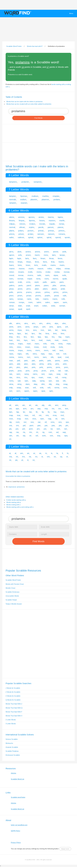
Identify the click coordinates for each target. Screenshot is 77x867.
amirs (46, 252)
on (55, 457)
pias (33, 364)
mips (69, 344)
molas (57, 272)
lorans (42, 220)
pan (39, 425)
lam (10, 412)
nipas (56, 275)
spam (26, 391)
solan (44, 306)
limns (60, 258)
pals (49, 361)
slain (20, 306)
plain (37, 289)
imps (20, 330)
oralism (23, 199)
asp (39, 409)
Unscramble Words (12, 596)
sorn (18, 391)
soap (19, 388)
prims (65, 292)
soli (49, 388)
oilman (22, 227)
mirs (11, 347)
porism (30, 231)
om (48, 457)
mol (62, 415)
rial (65, 374)
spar (43, 391)
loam (67, 337)
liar (40, 333)
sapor (56, 302)
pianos (60, 227)
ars (32, 409)
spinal (30, 237)
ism (66, 409)
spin (51, 391)
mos (34, 419)
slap (35, 384)
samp (42, 381)
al (15, 453)
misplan (56, 196)
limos (11, 262)
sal (57, 432)
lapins (60, 217)
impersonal (12, 487)
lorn (33, 340)
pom (31, 429)
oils (52, 357)
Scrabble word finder (18, 797)
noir (64, 354)
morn (37, 350)
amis (27, 327)
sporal (58, 237)
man (62, 412)
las (30, 412)
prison (21, 234)
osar (11, 361)
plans (45, 289)
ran (65, 429)
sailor (11, 237)
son (51, 436)
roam (41, 377)
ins (53, 409)
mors (46, 350)
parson (51, 227)
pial (18, 364)
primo (56, 292)
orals (20, 282)
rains (11, 299)
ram (58, 429)
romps (21, 302)
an (28, 453)
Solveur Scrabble (12, 739)
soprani (24, 203)
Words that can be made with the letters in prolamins (24, 101)
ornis (28, 282)
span (35, 391)
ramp (26, 374)
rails (64, 296)
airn (33, 323)
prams (29, 292)
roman (12, 302)
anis (51, 327)
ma (10, 457)
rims (18, 377)
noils (64, 275)
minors (22, 224)
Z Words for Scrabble (13, 692)
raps (50, 374)
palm (41, 361)
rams (35, 374)
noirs (11, 279)
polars (20, 231)
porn (66, 367)
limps (28, 262)
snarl (36, 306)
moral (11, 275)
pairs (62, 282)
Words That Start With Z (14, 704)
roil (56, 377)
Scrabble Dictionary (12, 592)
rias (10, 377)
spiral (49, 237)
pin (67, 425)
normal (12, 227)
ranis (29, 299)
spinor (40, 237)
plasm (54, 289)
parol (29, 285)
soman (62, 306)
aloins (11, 217)
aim (16, 405)
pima (41, 364)
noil (57, 354)
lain (49, 330)
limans (12, 220)
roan (49, 377)
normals (12, 199)
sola (41, 388)
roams (45, 299)
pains (53, 282)
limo (62, 333)
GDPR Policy (15, 831)
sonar (11, 309)
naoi (61, 350)
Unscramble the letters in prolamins (18, 476)
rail (59, 371)
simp (19, 384)
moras (21, 275)
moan (27, 347)
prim (27, 371)
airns (11, 252)
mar (18, 415)
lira (53, 337)
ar (34, 453)
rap (10, 432)
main (48, 340)
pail (18, 361)
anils (64, 252)
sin (17, 436)
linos (37, 262)
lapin (11, 258)
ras (17, 432)
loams (61, 262)
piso (18, 367)
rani (43, 374)
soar (27, 388)
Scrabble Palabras (12, 751)
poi (17, 429)
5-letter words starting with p (16, 500)
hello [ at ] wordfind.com (19, 825)
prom (44, 371)
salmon (21, 237)
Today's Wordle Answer (14, 604)
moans (21, 272)
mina (60, 344)
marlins (45, 196)
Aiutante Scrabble (12, 747)
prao (20, 371)
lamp (64, 330)
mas (26, 415)
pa (16, 460)
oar (39, 422)
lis (49, 412)
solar (53, 306)
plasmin (34, 199)
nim (62, 419)
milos (49, 269)
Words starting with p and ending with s (20, 507)
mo (23, 457)
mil (33, 415)
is (51, 453)
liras (53, 262)
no (36, 457)
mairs (62, 265)
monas (67, 272)
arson (28, 255)
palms (11, 285)
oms (52, 422)
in (46, 453)
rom (50, 432)
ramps (20, 299)
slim (43, 384)
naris (47, 275)
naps (19, 354)
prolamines (21, 487)
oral (67, 357)
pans (66, 361)
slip (50, 384)
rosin (30, 302)
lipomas (23, 196)
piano (37, 285)
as (40, 453)
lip (43, 412)
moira (39, 272)
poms (49, 367)
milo (45, 344)
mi (17, 457)
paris (20, 285)
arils (20, 255)
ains (26, 323)
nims (35, 354)
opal (59, 357)
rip (43, 432)
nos (32, 422)
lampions (13, 182)
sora (65, 388)
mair (57, 340)
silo (64, 381)
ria (24, 432)
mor (26, 419)
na (30, 457)
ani (10, 409)
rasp (58, 374)
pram (11, 371)
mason (40, 269)
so (34, 460)
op (61, 457)
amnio (55, 252)
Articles (13, 773)
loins (20, 265)
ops (67, 422)
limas (51, 258)
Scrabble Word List (17, 779)
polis (11, 292)
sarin (65, 302)
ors (17, 425)
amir (19, 327)
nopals (52, 224)
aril (66, 327)
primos (61, 231)
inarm (37, 255)
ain (23, 405)
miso (19, 347)
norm (36, 357)
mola (53, 347)
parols (41, 227)
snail (28, 306)
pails (45, 282)
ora (10, 425)
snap (65, 384)
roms (11, 381)
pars (11, 364)
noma (11, 357)
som (44, 436)
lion (32, 337)
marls (31, 269)
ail (10, 405)
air (30, 405)
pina (49, 364)
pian (26, 364)
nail (53, 350)
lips (46, 337)
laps (19, 333)
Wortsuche (9, 743)
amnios (21, 217)
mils (52, 344)
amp (64, 405)
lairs (54, 255)
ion (59, 409)
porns (19, 292)
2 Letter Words (11, 720)
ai (10, 453)
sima (11, 384)
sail (19, 381)
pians (46, 285)
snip (11, 388)
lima (47, 333)
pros (52, 371)
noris (47, 279)
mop (19, 419)
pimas (62, 285)
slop (57, 384)
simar (11, 306)
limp (11, 337)
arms (11, 330)
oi (42, 457)
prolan (30, 234)
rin (37, 432)
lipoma (32, 220)
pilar (54, 285)
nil (56, 419)
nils (27, 354)
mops (20, 350)
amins (37, 252)
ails (10, 323)
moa (55, 415)
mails (44, 265)
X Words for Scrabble (13, 696)
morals (42, 224)
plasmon (45, 199)
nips (50, 354)
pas (53, 425)
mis (47, 415)
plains (11, 231)
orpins (31, 227)
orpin (36, 282)
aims (18, 323)
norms (55, 279)
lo (67, 453)
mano (65, 340)
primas (51, 231)
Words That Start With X (14, 716)
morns (30, 275)
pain (26, 361)
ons (60, 422)
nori (28, 357)
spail (20, 309)
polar (63, 289)
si (28, 460)
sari (50, 381)
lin (37, 412)
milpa (58, 269)
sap (64, 432)
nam (42, 419)
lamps (62, 255)
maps (20, 344)
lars (33, 333)
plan (26, 367)
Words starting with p (13, 502)
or (67, 457)
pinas (11, 289)
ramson (40, 234)
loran (28, 265)
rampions (38, 182)
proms (38, 296)
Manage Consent (65, 848)
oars (45, 357)
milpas (12, 224)
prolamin (25, 182)
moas (36, 347)
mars (37, 344)
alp (43, 405)
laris (27, 258)
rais (10, 374)
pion (65, 364)
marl (29, 344)
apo (17, 409)
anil (43, 327)
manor (12, 269)
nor (25, 422)
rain (66, 371)
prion (11, 296)
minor (11, 272)
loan (11, 340)
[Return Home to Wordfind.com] (17, 15)
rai (51, 429)
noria (38, 279)
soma (56, 388)
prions (11, 234)
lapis (19, 258)
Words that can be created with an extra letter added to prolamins (28, 104)
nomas (20, 279)
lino (18, 337)
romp (64, 377)
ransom (51, 234)
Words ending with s (13, 505)
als (49, 405)
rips (33, 377)
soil (34, 388)
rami (18, 374)
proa (35, 371)
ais (36, 405)
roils (63, 299)
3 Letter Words (11, 723)
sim (10, 436)
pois (33, 367)
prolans (57, 199)
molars (32, 224)
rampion (12, 203)
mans (11, 344)
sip (24, 436)
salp (34, 381)
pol (23, 429)
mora (29, 350)
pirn (10, 367)
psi (45, 429)
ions (35, 330)
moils (30, 272)
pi (22, 460)
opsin (11, 282)
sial (57, 381)
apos (59, 327)
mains (53, 265)
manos (22, 269)
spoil (28, 309)
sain (26, 381)
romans (62, 234)
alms (48, 323)
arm (24, 409)
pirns (28, 289)
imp (46, 409)
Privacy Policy (16, 842)
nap (49, 419)
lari (26, 333)
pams (57, 361)
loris (36, 265)
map (11, 415)
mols (61, 347)
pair (33, 361)
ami (56, 405)
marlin (62, 220)
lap (17, 412)
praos (38, 292)
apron (11, 255)
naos (11, 354)
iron (42, 330)
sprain (67, 237)
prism (20, 296)
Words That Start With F (14, 712)
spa (65, 436)
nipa (42, 354)
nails (39, 275)
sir (30, 436)
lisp (60, 337)
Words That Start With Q (14, 708)
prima (47, 292)
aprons (31, 217)
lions (45, 262)
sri (10, 439)
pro (38, 429)
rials (37, 299)
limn (55, 333)
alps (56, 323)
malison (35, 196)
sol (37, 436)
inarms (51, 217)
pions (20, 289)
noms (20, 357)
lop (55, 412)
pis (10, 429)
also (64, 323)
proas (28, 296)
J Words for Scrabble (13, 688)
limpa (20, 262)
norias (61, 224)
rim (30, 432)
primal (40, 231)
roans (54, 299)
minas (67, 269)
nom (18, 422)
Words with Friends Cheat (15, 584)
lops (25, 340)
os (10, 460)
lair (56, 330)
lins (25, 337)
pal (24, 425)
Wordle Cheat (10, 588)
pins (57, 364)
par (46, 425)
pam (31, 425)
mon (11, 419)
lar (24, 412)
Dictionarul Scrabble (13, 755)
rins (25, 377)
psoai (56, 296)
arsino (41, 217)
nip (10, 422)
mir (40, 415)
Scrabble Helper (11, 600)
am (21, 453)
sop (58, 436)
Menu (71, 13)
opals (64, 279)
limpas (21, 220)
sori (10, 391)
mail (40, 340)
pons (58, 367)
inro (27, 330)
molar (48, 272)
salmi (39, 302)
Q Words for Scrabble (13, 700)
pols (41, 367)
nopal (29, 279)
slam (28, 384)
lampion (12, 196)
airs (40, 323)
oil (46, 422)
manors (52, 220)
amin (11, 327)
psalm (47, 296)
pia (60, 425)
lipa (39, 337)
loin (18, 340)
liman (43, 258)
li (62, 453)
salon (47, 302)
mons (11, 350)
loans (11, 265)
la (57, 453)
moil (44, 347)
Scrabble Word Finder (13, 580)
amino (28, 252)
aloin (19, 252)
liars (35, 258)
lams (11, 333)
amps (36, 327)
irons (46, 255)
